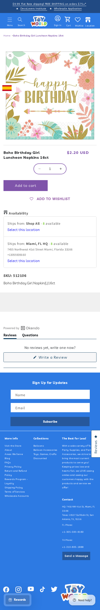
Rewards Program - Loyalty (16, 481)
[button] (10, 20)
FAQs (8, 462)
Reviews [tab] (10, 336)
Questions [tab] (30, 336)
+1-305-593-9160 (73, 531)
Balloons (38, 445)
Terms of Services (15, 491)
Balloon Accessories (45, 449)
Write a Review (60, 358)
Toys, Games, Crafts (45, 454)
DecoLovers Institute (33, 8)
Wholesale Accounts (17, 495)
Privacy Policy (13, 466)
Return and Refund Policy (16, 473)
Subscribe (50, 421)
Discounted (40, 458)
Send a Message (76, 556)
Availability (18, 213)
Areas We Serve (14, 454)
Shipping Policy (14, 487)
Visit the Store (13, 445)
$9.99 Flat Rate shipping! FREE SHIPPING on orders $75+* (49, 4)
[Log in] (58, 19)
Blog (7, 458)
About (8, 449)
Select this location (23, 229)
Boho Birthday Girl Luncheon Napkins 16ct (38, 35)
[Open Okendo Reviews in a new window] (21, 328)
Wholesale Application (68, 8)
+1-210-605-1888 (73, 546)
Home (6, 35)
